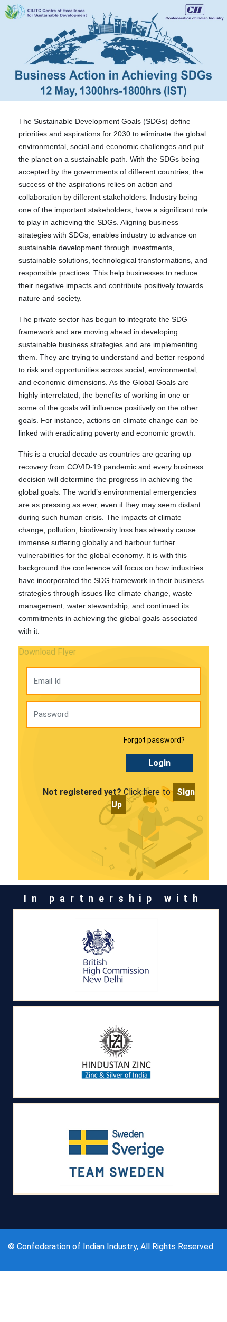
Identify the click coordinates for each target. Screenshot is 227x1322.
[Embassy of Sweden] (116, 1149)
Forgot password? (154, 740)
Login (159, 763)
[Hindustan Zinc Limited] (116, 1052)
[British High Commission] (116, 955)
